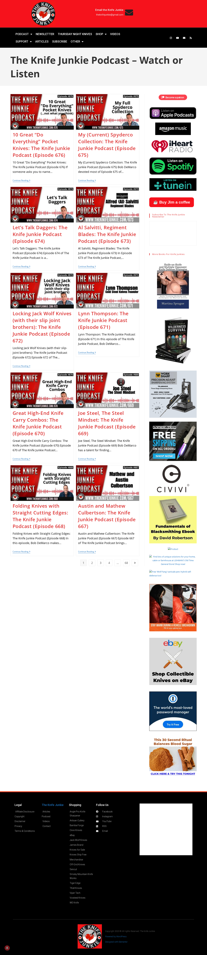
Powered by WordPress (116, 936)
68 (126, 563)
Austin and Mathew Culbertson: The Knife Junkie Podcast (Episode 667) (107, 515)
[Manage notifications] (7, 947)
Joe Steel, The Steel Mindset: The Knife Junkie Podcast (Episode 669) (107, 423)
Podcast (22, 34)
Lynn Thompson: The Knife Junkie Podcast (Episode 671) (103, 320)
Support (22, 41)
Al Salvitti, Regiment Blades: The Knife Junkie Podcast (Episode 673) (107, 234)
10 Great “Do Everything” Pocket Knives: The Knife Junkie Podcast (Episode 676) (41, 144)
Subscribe (59, 41)
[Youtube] (177, 37)
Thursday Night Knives (75, 34)
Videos (115, 34)
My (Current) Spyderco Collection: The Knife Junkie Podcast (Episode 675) (107, 144)
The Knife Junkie (53, 805)
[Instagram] (171, 37)
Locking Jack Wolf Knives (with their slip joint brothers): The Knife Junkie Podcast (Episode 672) (42, 327)
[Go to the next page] (135, 563)
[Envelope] (184, 37)
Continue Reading (21, 180)
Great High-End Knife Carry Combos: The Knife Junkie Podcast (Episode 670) (38, 423)
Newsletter (45, 34)
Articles (42, 41)
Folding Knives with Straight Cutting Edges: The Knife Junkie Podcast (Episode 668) (40, 515)
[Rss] (190, 37)
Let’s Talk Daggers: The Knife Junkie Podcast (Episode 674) (40, 234)
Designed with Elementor (116, 942)
